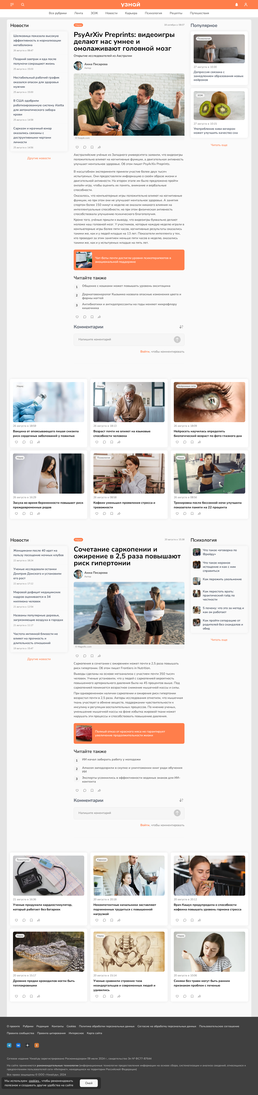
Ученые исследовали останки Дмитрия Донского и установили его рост (37, 573)
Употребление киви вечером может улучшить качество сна (216, 131)
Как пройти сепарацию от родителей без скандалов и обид (223, 624)
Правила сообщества (20, 1033)
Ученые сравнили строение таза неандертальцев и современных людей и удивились (124, 985)
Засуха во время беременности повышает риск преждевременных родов (48, 505)
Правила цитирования (51, 1033)
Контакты (58, 1026)
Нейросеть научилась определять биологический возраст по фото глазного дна (208, 433)
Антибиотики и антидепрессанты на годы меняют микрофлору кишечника (129, 306)
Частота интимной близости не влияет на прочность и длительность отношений (35, 638)
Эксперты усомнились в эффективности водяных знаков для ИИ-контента (131, 780)
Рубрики (28, 1026)
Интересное (76, 1033)
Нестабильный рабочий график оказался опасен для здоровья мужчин (36, 82)
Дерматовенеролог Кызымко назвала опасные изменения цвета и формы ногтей (131, 296)
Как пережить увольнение (222, 579)
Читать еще (219, 640)
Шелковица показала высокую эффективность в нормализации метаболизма (37, 40)
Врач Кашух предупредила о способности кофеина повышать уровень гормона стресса (207, 907)
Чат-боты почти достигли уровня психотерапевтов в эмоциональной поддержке (133, 260)
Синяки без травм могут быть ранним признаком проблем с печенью (202, 983)
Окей (88, 1083)
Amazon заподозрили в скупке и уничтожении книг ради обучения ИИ (132, 770)
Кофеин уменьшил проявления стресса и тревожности (124, 505)
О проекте (13, 1026)
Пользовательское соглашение (219, 1026)
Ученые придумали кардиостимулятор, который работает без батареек (42, 907)
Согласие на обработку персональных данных (166, 1026)
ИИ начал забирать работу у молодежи (111, 760)
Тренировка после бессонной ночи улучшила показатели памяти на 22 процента (208, 505)
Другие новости (39, 158)
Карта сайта (94, 1033)
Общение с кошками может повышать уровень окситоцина (126, 286)
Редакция (42, 1026)
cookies (34, 1081)
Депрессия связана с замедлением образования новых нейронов (218, 76)
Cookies (71, 1026)
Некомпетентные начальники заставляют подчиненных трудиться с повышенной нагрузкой (124, 909)
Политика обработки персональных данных (106, 1026)
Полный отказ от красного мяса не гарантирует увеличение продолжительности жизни (130, 733)
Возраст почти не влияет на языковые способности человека (121, 433)
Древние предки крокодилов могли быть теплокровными (44, 983)
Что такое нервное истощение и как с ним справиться (219, 567)
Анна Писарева (96, 64)
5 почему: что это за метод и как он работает (223, 610)
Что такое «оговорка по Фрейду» (220, 552)
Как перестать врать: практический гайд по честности (219, 595)
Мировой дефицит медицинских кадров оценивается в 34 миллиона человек (37, 596)
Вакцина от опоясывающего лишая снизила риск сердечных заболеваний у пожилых (46, 433)
